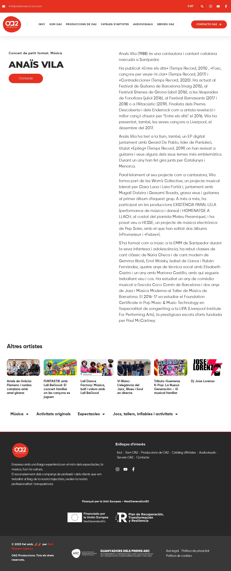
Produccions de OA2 (81, 24)
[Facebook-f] (133, 469)
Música (56, 53)
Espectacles (89, 414)
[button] (202, 6)
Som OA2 (55, 24)
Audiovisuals (143, 24)
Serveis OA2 (165, 24)
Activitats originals (53, 414)
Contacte (142, 457)
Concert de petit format (29, 53)
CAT (190, 6)
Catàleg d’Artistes (115, 24)
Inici (42, 24)
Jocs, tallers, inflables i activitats (143, 414)
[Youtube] (125, 469)
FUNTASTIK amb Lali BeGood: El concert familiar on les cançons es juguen (57, 389)
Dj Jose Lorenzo (203, 381)
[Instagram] (117, 469)
